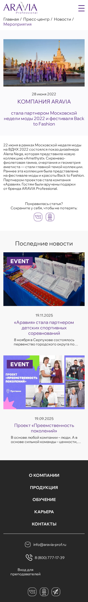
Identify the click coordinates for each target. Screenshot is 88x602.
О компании (44, 475)
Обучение (44, 499)
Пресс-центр (36, 19)
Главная (11, 19)
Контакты (44, 524)
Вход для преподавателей (25, 571)
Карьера (44, 511)
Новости (62, 19)
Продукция (44, 487)
